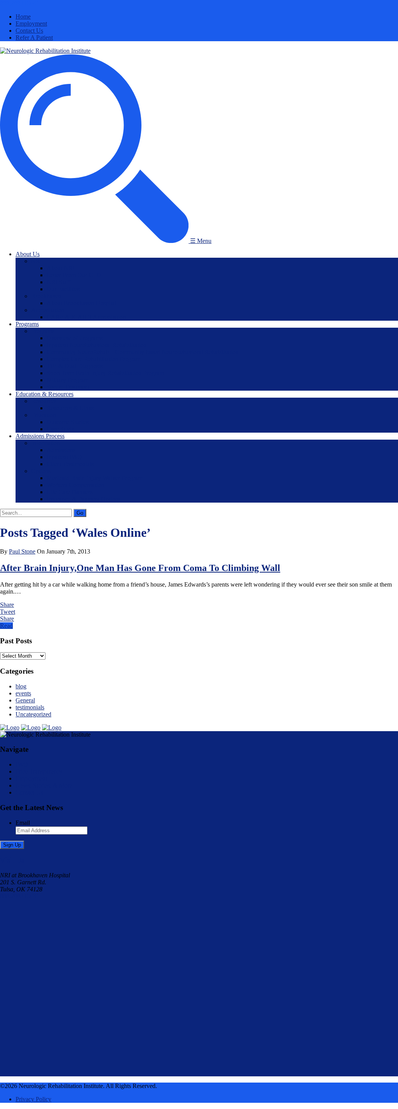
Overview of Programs (75, 338)
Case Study (61, 429)
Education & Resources (44, 394)
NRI (36, 261)
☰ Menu (200, 241)
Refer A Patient (34, 37)
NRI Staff (59, 282)
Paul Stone (22, 551)
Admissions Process (40, 436)
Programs (27, 324)
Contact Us (29, 30)
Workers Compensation (75, 485)
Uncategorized (33, 714)
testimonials (30, 707)
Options (41, 471)
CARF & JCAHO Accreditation (86, 317)
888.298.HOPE (19, 3)
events (23, 693)
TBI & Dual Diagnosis (75, 366)
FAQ (22, 764)
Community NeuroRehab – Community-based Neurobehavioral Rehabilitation (143, 352)
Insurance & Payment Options (83, 499)
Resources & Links (70, 408)
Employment (31, 23)
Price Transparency (39, 771)
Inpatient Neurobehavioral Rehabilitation (97, 345)
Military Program (68, 380)
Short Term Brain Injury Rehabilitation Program (105, 373)
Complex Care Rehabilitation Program (94, 359)
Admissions (61, 450)
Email (23, 822)
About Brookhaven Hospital (81, 303)
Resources (43, 401)
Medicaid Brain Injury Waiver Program (95, 478)
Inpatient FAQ (64, 457)
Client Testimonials (70, 464)
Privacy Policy (33, 1099)
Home (23, 16)
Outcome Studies (68, 422)
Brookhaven (46, 296)
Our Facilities (63, 289)
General (25, 700)
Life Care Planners (70, 492)
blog (21, 686)
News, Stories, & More (44, 785)
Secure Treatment (68, 387)
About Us (28, 254)
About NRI (61, 268)
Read (6, 625)
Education (43, 415)
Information (45, 443)
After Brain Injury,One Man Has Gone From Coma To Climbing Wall (140, 568)
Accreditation (47, 310)
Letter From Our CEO (74, 275)
